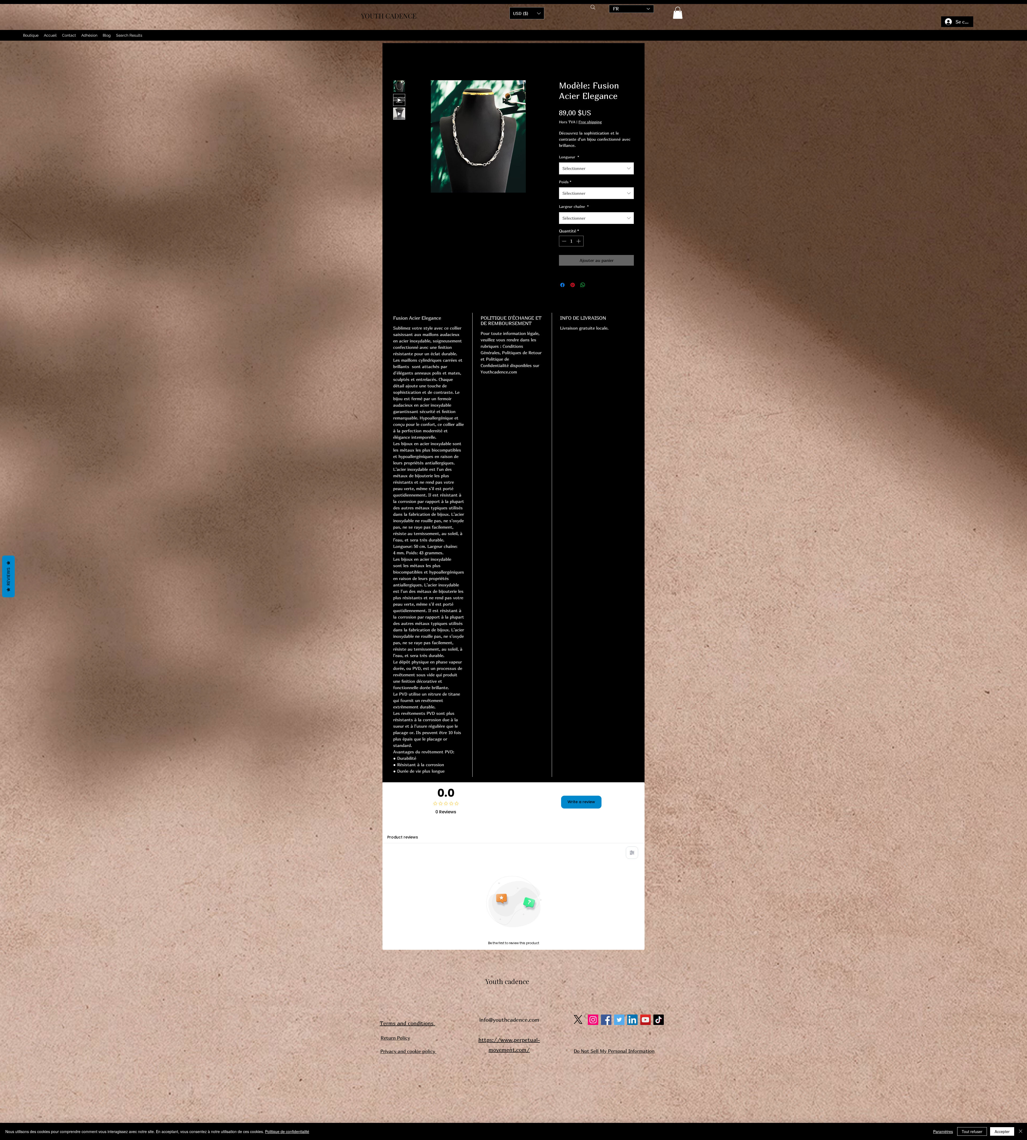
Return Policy (395, 1038)
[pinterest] (619, 1020)
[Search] (593, 7)
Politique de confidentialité (287, 1131)
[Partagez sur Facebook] (562, 285)
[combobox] (596, 168)
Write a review (581, 802)
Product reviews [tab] (402, 837)
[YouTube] (645, 1020)
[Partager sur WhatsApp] (583, 285)
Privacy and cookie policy (408, 1051)
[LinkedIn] (632, 1020)
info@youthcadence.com (509, 1020)
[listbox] (526, 13)
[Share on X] (593, 285)
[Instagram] (593, 1020)
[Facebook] (606, 1020)
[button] (678, 13)
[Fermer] (1020, 1131)
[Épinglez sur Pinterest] (572, 285)
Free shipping (590, 122)
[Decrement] (563, 241)
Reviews (8, 576)
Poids (565, 182)
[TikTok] (658, 1020)
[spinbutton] (571, 241)
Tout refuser (972, 1131)
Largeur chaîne (574, 206)
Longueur (569, 157)
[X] (578, 1019)
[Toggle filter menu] (632, 853)
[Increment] (579, 241)
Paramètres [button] (943, 1131)
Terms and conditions (407, 1023)
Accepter (1002, 1131)
